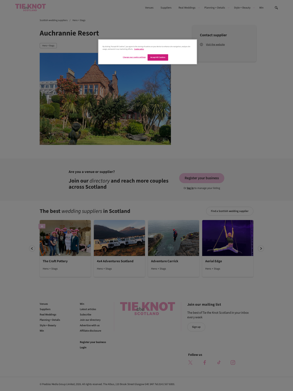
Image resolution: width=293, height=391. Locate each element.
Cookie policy (139, 49)
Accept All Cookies (157, 57)
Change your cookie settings (134, 57)
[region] (147, 51)
